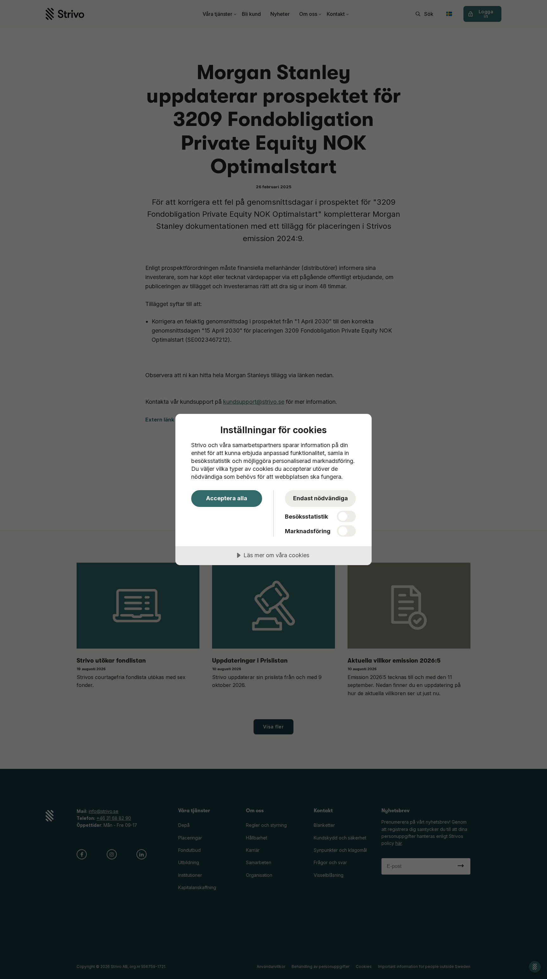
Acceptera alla (226, 498)
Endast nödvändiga (320, 498)
